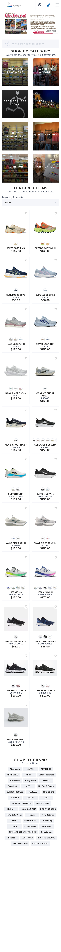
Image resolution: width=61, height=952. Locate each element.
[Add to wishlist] (26, 213)
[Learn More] (30, 23)
